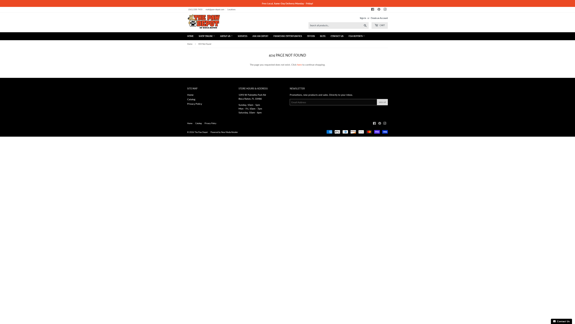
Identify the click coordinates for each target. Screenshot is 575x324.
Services (242, 36)
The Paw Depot (201, 132)
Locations (231, 9)
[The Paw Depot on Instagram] (385, 10)
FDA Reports (356, 36)
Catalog (191, 99)
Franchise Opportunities (287, 36)
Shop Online (206, 36)
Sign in (363, 18)
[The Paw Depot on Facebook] (372, 10)
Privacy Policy (194, 103)
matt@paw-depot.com (215, 9)
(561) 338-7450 (195, 9)
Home (190, 36)
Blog (323, 36)
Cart (382, 25)
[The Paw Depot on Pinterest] (378, 10)
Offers (311, 36)
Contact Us (337, 36)
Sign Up (382, 102)
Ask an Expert (260, 36)
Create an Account (379, 18)
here (299, 64)
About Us (225, 36)
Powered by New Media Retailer (224, 132)
